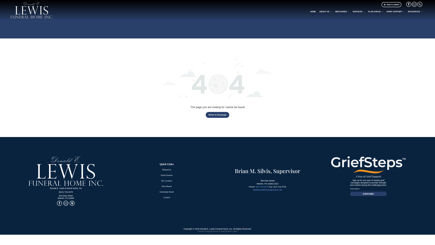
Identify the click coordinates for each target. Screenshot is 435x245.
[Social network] (72, 203)
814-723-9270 (262, 187)
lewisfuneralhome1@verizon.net (267, 190)
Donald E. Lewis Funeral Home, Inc (66, 188)
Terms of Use (218, 231)
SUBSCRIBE (368, 194)
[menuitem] (313, 11)
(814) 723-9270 (66, 192)
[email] (414, 4)
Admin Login (231, 231)
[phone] (419, 4)
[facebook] (408, 4)
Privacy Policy (204, 231)
